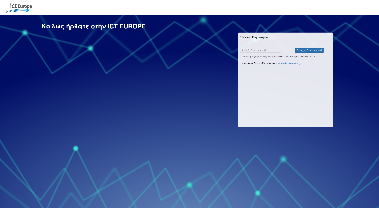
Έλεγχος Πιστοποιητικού (309, 50)
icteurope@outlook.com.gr (288, 63)
